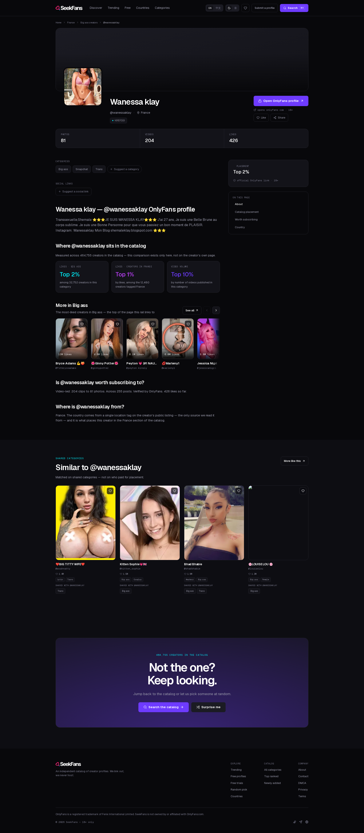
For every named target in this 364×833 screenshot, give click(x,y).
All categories (272, 770)
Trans (99, 169)
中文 (218, 8)
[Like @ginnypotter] (117, 324)
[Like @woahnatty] (110, 491)
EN (210, 8)
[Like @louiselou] (303, 491)
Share (281, 117)
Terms (302, 796)
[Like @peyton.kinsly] (152, 324)
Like (263, 117)
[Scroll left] (207, 310)
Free (128, 8)
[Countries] (306, 822)
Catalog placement (247, 212)
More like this (292, 461)
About (239, 204)
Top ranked (271, 776)
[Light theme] (235, 8)
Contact (303, 776)
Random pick (239, 789)
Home (59, 22)
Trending (113, 8)
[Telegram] (300, 822)
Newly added (272, 783)
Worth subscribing (246, 219)
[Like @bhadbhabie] (238, 491)
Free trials (237, 783)
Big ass (63, 169)
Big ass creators (89, 22)
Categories (162, 8)
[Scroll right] (216, 310)
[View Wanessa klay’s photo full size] (82, 86)
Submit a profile (265, 8)
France (71, 22)
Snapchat (82, 169)
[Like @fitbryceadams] (82, 324)
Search (296, 8)
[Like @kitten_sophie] (174, 491)
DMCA (302, 783)
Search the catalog (164, 707)
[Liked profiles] (245, 8)
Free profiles (238, 776)
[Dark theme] (229, 8)
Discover (96, 8)
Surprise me (211, 707)
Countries (142, 8)
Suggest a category (126, 169)
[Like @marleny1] (188, 324)
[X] (294, 822)
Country (240, 227)
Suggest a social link (75, 191)
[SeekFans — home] (69, 8)
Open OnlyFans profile (281, 101)
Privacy (303, 789)
